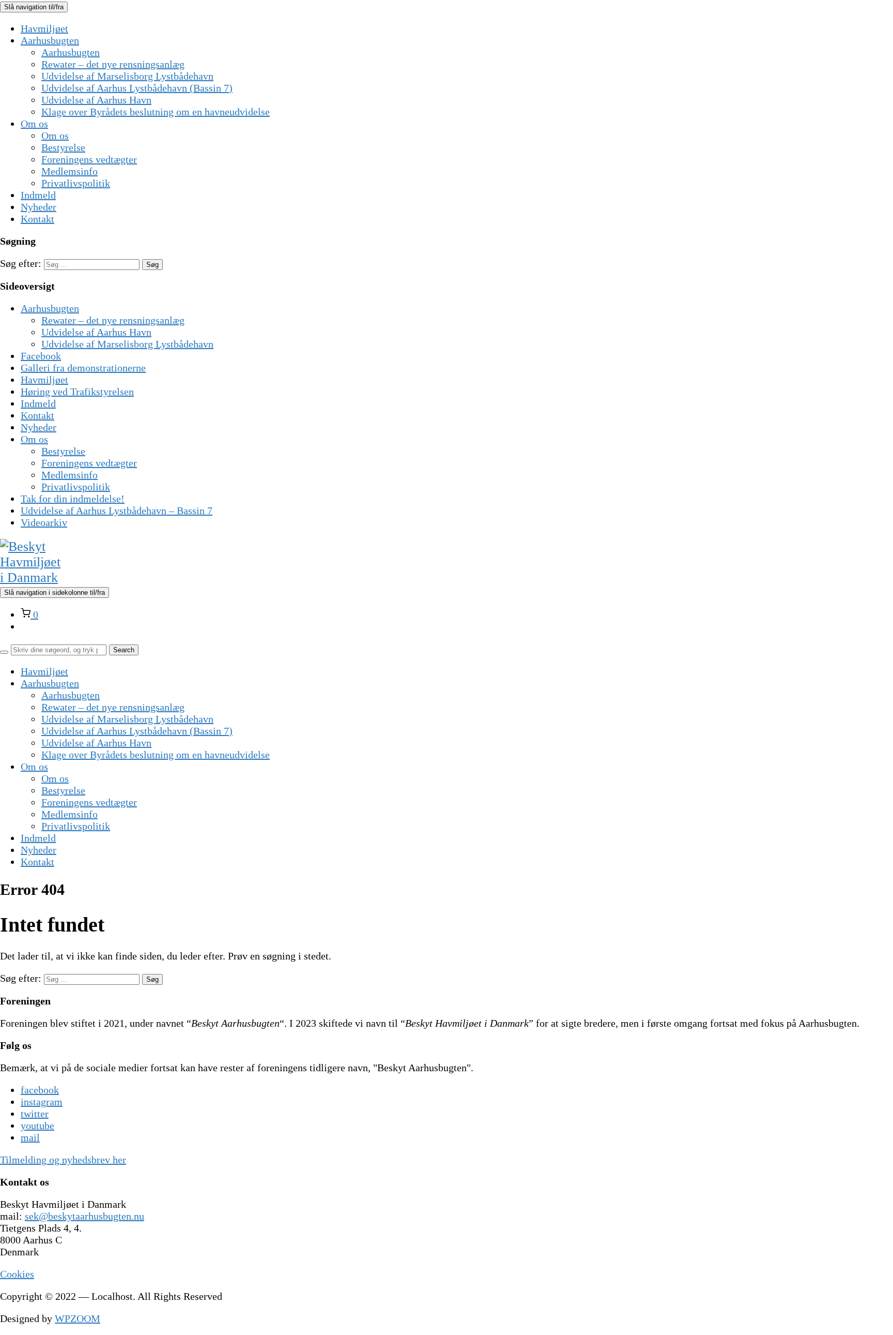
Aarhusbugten (50, 40)
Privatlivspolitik (75, 183)
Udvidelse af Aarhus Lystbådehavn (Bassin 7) (137, 88)
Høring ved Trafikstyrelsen (77, 391)
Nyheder (38, 207)
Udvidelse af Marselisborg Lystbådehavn (127, 76)
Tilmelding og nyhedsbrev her (63, 1159)
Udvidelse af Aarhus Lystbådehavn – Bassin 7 (116, 510)
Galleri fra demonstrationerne (83, 367)
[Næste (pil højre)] (875, 668)
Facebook (41, 356)
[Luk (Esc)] (881, 11)
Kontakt (37, 218)
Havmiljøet (44, 28)
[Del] (859, 11)
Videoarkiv (44, 522)
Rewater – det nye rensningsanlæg (112, 64)
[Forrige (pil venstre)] (18, 668)
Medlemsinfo (69, 171)
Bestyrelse (63, 147)
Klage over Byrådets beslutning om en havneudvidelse (155, 111)
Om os (34, 123)
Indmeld (38, 195)
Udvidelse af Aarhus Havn (96, 100)
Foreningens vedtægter (89, 159)
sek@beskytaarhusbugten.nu (84, 1216)
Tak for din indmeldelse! (73, 498)
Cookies (17, 1274)
